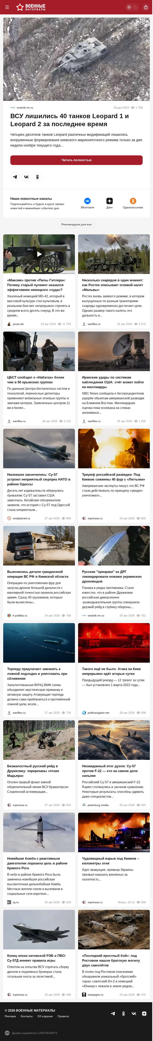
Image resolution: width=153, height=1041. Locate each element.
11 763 (66, 324)
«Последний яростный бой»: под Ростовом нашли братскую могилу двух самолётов (111, 960)
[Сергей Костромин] (84, 421)
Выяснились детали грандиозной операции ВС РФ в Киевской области (37, 574)
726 (68, 712)
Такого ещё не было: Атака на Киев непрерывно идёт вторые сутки (111, 671)
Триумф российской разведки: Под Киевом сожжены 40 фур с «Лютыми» (113, 477)
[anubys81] (9, 324)
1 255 (142, 421)
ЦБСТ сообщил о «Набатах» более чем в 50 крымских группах (35, 380)
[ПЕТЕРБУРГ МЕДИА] (84, 805)
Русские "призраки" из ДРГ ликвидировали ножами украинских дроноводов (112, 576)
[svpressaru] (84, 518)
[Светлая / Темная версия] (132, 7)
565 (68, 805)
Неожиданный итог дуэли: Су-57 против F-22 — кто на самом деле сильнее (110, 771)
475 (143, 994)
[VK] (134, 1014)
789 (68, 615)
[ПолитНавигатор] (84, 712)
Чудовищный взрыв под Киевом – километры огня (110, 861)
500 (143, 902)
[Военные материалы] (30, 7)
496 (68, 994)
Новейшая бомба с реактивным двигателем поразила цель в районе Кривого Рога (37, 863)
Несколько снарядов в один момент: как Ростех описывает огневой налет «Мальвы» (112, 285)
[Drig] (13, 108)
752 (143, 615)
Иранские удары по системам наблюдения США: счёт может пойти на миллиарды (113, 382)
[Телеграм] (113, 1014)
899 (68, 518)
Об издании (45, 1016)
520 (143, 805)
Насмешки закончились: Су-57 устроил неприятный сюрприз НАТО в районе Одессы (38, 479)
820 (143, 518)
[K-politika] (9, 615)
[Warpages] (84, 994)
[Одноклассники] (124, 1014)
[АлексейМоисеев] (9, 902)
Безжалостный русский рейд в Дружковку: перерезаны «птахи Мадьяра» (33, 771)
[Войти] (146, 7)
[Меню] (7, 7)
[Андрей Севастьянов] (84, 324)
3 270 (142, 324)
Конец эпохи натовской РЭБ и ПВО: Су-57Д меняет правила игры (36, 958)
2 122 (67, 421)
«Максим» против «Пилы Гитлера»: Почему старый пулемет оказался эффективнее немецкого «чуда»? (36, 285)
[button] (15, 177)
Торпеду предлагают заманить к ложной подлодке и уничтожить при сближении (37, 673)
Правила (63, 1016)
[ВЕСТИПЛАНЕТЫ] (9, 518)
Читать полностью (77, 160)
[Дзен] (144, 1014)
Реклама (10, 1016)
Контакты (27, 1016)
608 (143, 712)
